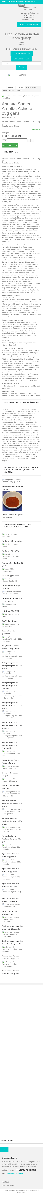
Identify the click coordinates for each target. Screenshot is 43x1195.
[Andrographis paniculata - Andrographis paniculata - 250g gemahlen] (12, 735)
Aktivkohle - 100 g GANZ (10, 551)
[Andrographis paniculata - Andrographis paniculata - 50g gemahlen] (12, 715)
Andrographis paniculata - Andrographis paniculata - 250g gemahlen (10, 745)
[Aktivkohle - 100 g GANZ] (12, 545)
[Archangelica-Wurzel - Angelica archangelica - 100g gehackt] (12, 794)
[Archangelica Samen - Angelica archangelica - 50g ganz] (12, 829)
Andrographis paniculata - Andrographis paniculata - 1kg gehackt (12, 705)
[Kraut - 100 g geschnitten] (12, 570)
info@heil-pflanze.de (15, 1173)
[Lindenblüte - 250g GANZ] (12, 605)
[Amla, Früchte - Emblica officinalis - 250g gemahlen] (12, 639)
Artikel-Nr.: (6, 118)
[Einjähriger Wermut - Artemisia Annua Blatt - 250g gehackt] (12, 934)
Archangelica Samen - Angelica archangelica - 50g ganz (11, 839)
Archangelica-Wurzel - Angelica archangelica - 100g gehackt (12, 803)
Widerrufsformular (9, 1185)
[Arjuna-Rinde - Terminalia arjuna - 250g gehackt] (12, 862)
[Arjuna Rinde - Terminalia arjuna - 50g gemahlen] (12, 877)
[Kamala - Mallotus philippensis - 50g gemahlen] (12, 501)
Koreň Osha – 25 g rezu (10, 621)
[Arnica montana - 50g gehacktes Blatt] (12, 905)
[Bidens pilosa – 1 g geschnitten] (12, 625)
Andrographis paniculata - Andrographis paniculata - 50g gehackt (12, 665)
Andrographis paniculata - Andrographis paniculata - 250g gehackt (10, 685)
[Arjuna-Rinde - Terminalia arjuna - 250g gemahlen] (12, 892)
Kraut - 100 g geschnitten (10, 576)
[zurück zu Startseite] (4, 87)
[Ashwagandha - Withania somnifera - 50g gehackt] (12, 949)
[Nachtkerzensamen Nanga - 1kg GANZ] (12, 580)
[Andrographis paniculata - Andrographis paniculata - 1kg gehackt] (12, 695)
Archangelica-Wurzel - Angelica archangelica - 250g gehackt (12, 821)
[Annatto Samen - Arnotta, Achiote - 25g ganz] (12, 753)
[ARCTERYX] (21, 77)
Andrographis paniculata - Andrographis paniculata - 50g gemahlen (12, 725)
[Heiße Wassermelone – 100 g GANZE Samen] (12, 593)
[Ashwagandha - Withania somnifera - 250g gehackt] (12, 964)
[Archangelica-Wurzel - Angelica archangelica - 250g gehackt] (12, 812)
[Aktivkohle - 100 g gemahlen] (12, 535)
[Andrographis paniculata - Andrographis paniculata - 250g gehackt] (12, 675)
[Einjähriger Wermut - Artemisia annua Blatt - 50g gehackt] (12, 919)
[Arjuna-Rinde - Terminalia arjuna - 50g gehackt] (12, 847)
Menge (4, 140)
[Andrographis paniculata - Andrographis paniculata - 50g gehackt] (12, 655)
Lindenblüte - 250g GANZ (10, 611)
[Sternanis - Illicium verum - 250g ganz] (12, 780)
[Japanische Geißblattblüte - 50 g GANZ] (12, 556)
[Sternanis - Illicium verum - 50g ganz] (12, 767)
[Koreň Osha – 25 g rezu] (12, 615)
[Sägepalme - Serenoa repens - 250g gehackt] (12, 481)
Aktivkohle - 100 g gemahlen (12, 541)
